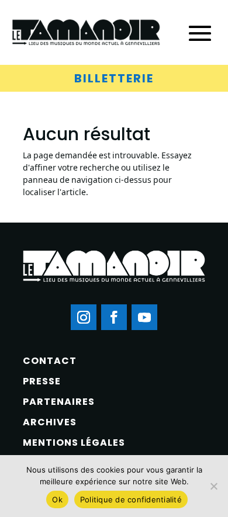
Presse (42, 381)
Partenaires (59, 401)
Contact (50, 360)
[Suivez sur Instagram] (83, 317)
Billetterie (114, 78)
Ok (57, 499)
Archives (50, 422)
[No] (213, 486)
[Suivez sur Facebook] (114, 317)
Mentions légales (74, 442)
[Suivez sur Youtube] (144, 317)
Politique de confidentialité (131, 499)
